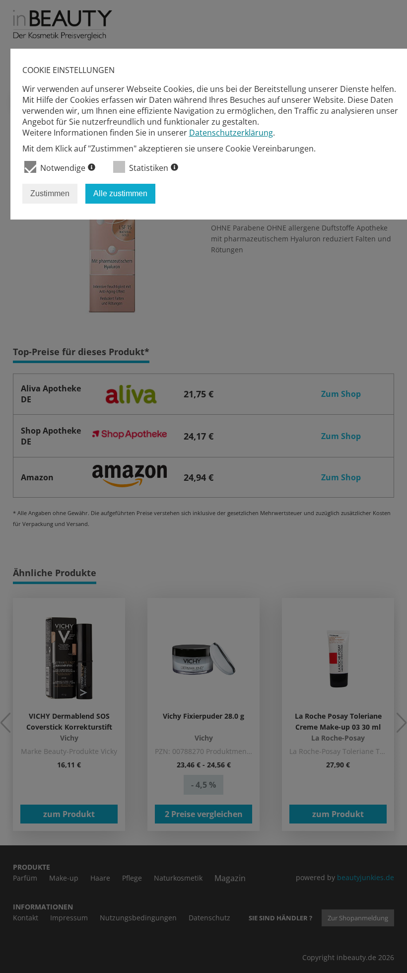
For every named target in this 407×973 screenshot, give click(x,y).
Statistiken (148, 167)
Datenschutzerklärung (231, 132)
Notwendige (62, 167)
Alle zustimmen (120, 193)
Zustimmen (49, 193)
